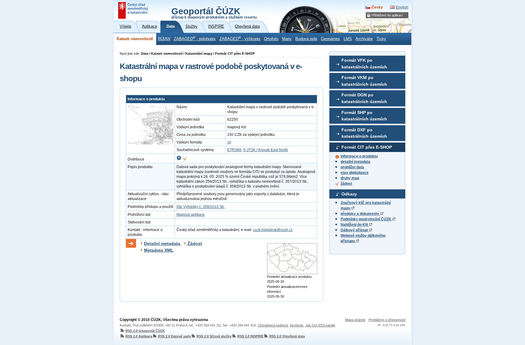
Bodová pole (306, 39)
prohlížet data (352, 167)
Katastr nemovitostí (135, 39)
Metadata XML (158, 250)
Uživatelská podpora (273, 325)
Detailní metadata (162, 243)
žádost (346, 183)
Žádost (194, 243)
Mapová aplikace (191, 214)
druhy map (350, 178)
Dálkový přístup (355, 230)
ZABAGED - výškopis (239, 38)
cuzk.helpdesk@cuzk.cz (273, 230)
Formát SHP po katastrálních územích (364, 116)
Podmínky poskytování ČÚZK (366, 219)
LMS (348, 39)
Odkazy (349, 193)
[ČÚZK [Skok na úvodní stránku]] (133, 10)
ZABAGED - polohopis (195, 38)
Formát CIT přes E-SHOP (366, 147)
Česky (377, 7)
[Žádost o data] (185, 159)
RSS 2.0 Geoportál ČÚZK (145, 331)
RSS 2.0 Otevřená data (287, 336)
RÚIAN (164, 39)
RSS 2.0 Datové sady (174, 336)
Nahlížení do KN (355, 225)
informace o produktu (359, 156)
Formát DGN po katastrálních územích (364, 98)
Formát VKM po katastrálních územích (364, 81)
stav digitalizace (355, 173)
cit (229, 142)
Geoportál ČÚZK (214, 12)
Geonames (330, 39)
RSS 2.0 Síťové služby (214, 336)
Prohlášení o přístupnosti (387, 320)
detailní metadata (355, 162)
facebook (297, 325)
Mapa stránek (355, 320)
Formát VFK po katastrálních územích (364, 63)
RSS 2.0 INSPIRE (250, 336)
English (402, 7)
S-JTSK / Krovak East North (265, 150)
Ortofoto (271, 39)
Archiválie (364, 39)
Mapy (287, 39)
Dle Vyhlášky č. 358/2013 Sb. (201, 207)
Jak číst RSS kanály (320, 325)
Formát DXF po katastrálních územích (364, 133)
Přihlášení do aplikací (387, 15)
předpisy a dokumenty (360, 214)
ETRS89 (234, 150)
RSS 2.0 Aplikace (138, 336)
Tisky (381, 39)
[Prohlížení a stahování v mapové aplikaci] (179, 159)
